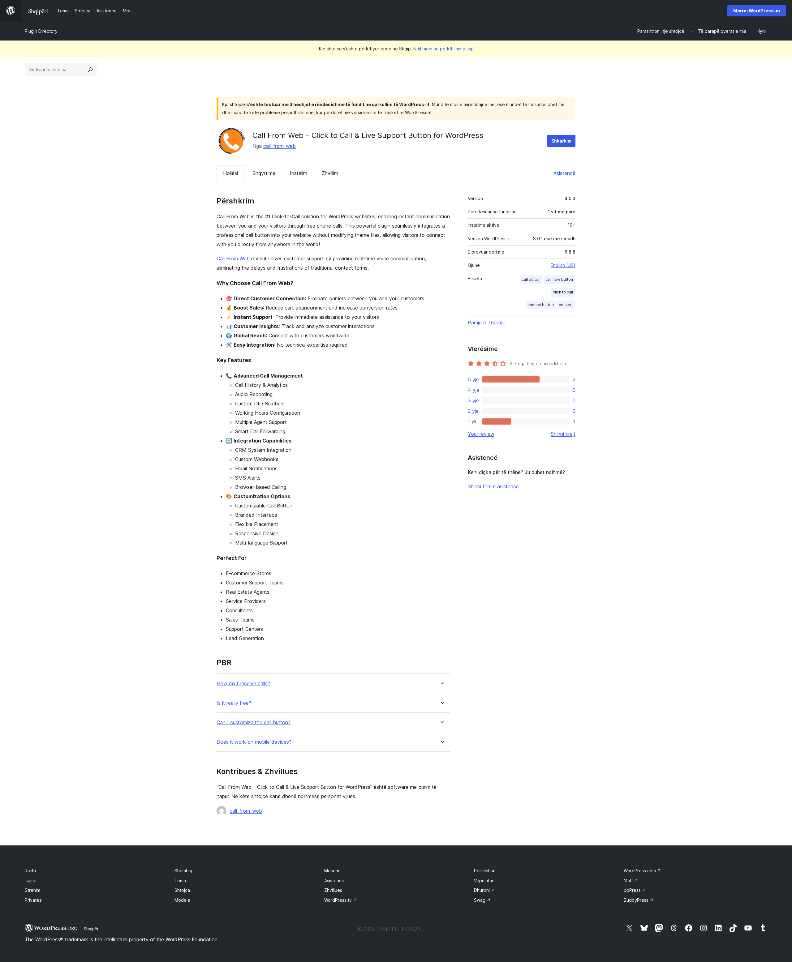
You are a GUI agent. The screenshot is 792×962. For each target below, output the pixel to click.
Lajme (31, 880)
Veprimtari (484, 880)
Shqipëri (92, 928)
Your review (481, 434)
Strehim (32, 890)
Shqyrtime (263, 173)
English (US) (563, 265)
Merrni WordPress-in (756, 10)
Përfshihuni (485, 870)
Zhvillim (330, 173)
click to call (563, 292)
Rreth (30, 870)
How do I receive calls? (243, 683)
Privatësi (33, 900)
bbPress (635, 890)
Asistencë (564, 173)
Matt (631, 880)
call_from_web (279, 146)
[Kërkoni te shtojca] (90, 69)
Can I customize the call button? (254, 722)
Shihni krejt (563, 434)
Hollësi (230, 173)
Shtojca (182, 890)
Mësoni (331, 870)
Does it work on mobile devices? (254, 742)
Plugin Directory (41, 31)
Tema (180, 880)
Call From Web (233, 258)
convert (566, 304)
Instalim (298, 173)
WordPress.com (642, 870)
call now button (559, 279)
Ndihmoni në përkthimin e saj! (443, 48)
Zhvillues (333, 890)
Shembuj (183, 870)
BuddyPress (639, 900)
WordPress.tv (340, 900)
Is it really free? (234, 703)
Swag (482, 900)
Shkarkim (561, 140)
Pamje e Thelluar (486, 322)
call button (531, 279)
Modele (182, 900)
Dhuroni (484, 890)
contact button (540, 304)
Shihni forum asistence (493, 486)
